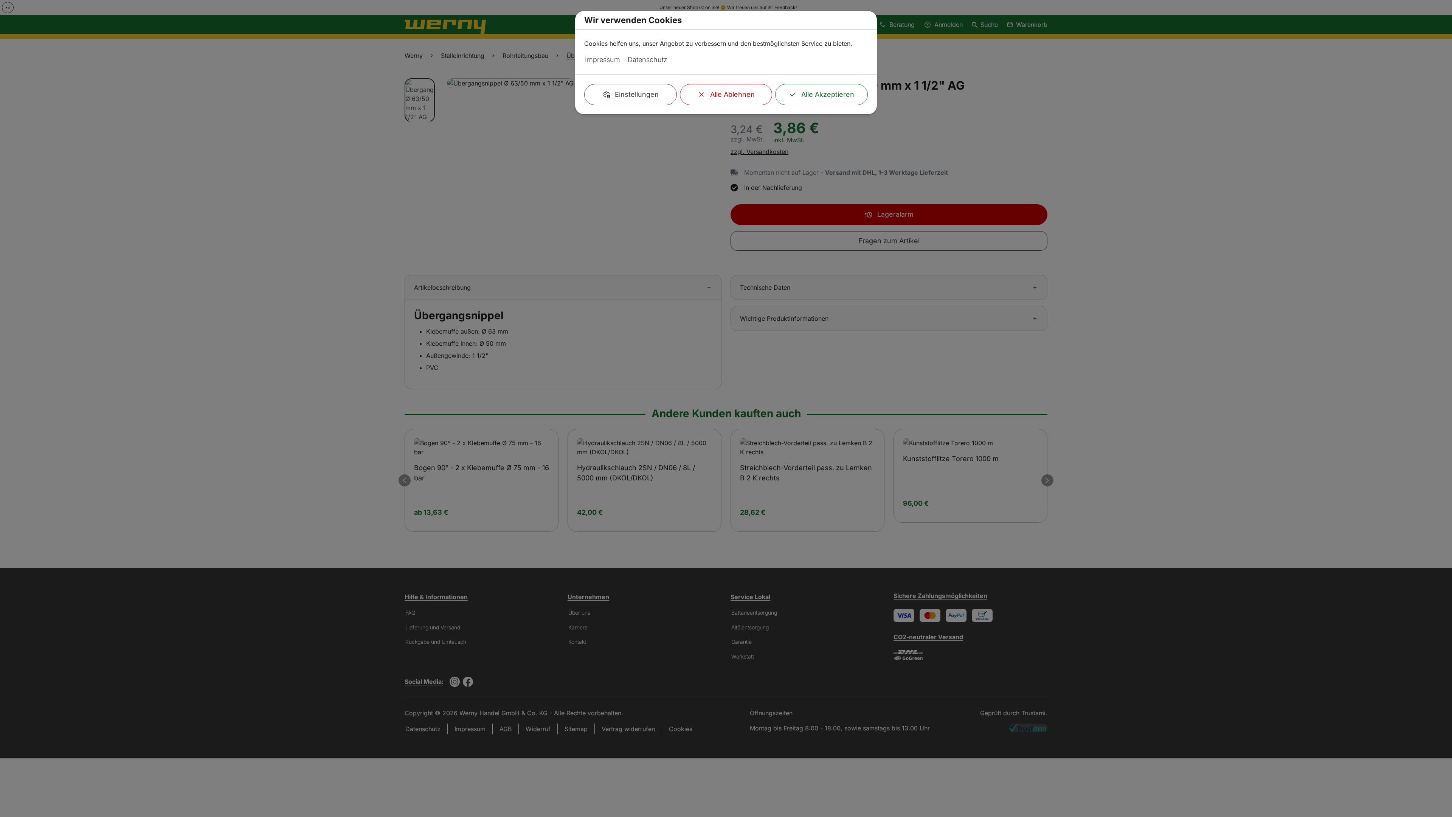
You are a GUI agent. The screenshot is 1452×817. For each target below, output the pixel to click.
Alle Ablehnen (732, 94)
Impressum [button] (602, 60)
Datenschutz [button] (647, 60)
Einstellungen (637, 94)
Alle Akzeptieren (827, 94)
